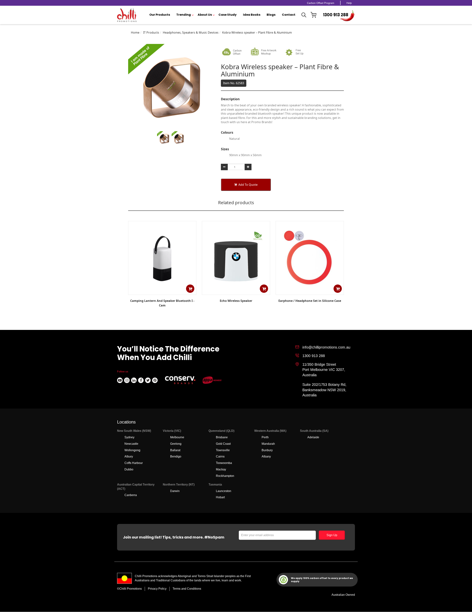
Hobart (220, 497)
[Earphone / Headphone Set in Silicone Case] (309, 292)
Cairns (220, 456)
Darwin (175, 491)
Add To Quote (248, 185)
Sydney (129, 437)
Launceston (223, 491)
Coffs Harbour (133, 462)
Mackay (221, 469)
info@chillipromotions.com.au (326, 347)
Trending (183, 15)
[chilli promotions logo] (126, 15)
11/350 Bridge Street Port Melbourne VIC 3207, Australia (323, 369)
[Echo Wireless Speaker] (236, 292)
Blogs (271, 15)
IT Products (151, 32)
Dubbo (128, 469)
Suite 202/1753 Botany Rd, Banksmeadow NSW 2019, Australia (324, 390)
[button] (190, 288)
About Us (205, 15)
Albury (128, 456)
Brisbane (222, 437)
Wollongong (132, 450)
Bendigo (175, 456)
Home (135, 32)
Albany (266, 456)
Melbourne (177, 437)
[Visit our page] (120, 380)
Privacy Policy (157, 588)
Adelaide (313, 437)
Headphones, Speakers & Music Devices (190, 32)
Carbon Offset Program (320, 2)
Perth (265, 437)
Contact (288, 15)
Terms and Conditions (187, 588)
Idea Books (251, 15)
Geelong (175, 443)
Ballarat (175, 450)
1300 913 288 (335, 15)
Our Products (159, 15)
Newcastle (131, 443)
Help (349, 2)
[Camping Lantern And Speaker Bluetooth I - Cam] (162, 292)
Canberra (130, 495)
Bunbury (267, 450)
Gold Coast (223, 443)
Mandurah (268, 443)
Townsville (223, 450)
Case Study (227, 15)
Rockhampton (225, 475)
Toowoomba (224, 462)
